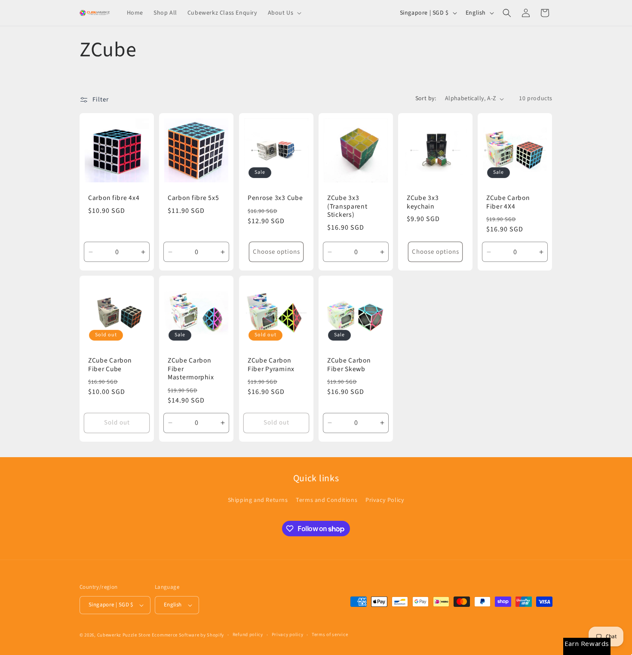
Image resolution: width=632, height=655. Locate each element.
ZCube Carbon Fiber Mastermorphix (191, 369)
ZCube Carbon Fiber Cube (110, 365)
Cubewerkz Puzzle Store (123, 635)
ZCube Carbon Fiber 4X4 (508, 202)
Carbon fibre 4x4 (114, 198)
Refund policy (248, 634)
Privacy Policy (384, 500)
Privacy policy (288, 634)
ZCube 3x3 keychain (423, 202)
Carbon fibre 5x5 (193, 198)
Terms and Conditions (326, 500)
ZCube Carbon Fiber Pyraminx (271, 365)
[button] (284, 13)
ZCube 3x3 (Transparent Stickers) (347, 206)
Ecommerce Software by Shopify (188, 635)
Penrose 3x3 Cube (275, 198)
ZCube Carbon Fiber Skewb (349, 365)
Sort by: (425, 98)
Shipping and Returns (258, 500)
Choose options (276, 251)
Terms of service (330, 634)
